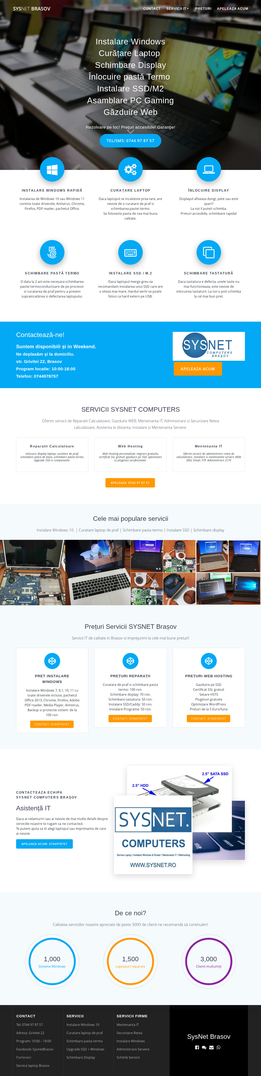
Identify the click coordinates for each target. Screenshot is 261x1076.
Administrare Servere (133, 1049)
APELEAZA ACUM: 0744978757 (44, 844)
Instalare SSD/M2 (130, 88)
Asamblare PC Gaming (130, 100)
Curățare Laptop (129, 53)
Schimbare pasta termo (84, 1041)
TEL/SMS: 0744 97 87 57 (130, 140)
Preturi (203, 8)
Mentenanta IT (128, 1024)
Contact (152, 8)
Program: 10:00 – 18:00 (33, 1041)
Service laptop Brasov (33, 1065)
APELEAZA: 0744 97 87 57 (130, 483)
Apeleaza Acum (232, 8)
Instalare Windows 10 (82, 1024)
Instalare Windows (130, 41)
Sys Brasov (31, 8)
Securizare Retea (129, 1033)
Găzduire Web (131, 112)
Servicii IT (176, 8)
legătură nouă (233, 369)
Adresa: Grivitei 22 (30, 1033)
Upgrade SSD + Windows (85, 1049)
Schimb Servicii (128, 1057)
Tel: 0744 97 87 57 (29, 1024)
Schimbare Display (130, 65)
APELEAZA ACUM (198, 369)
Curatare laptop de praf (84, 1033)
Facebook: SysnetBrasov (34, 1049)
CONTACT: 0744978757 (51, 724)
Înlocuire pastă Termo (129, 76)
